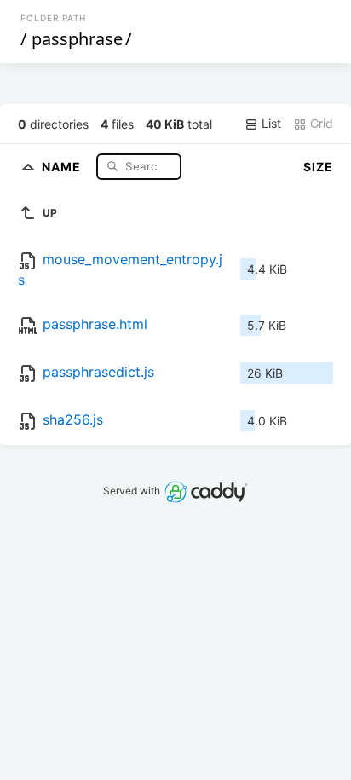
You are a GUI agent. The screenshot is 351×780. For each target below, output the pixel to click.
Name (63, 166)
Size (318, 166)
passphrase (77, 38)
